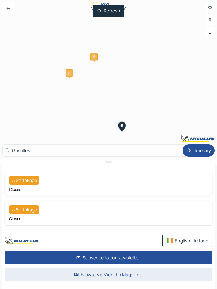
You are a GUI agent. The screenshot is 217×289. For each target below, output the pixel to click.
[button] (94, 56)
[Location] (210, 32)
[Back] (8, 8)
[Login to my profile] (210, 7)
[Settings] (210, 20)
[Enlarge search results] (108, 162)
